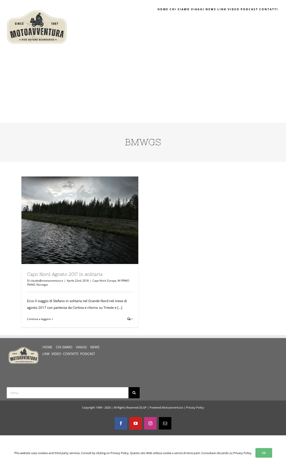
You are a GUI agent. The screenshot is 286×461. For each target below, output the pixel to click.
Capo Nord (99, 280)
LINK (46, 353)
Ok (264, 453)
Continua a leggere (39, 319)
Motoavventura (172, 407)
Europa (111, 280)
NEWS (94, 347)
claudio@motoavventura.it (46, 280)
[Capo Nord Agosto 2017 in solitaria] (79, 220)
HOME (47, 347)
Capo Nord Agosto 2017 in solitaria (65, 274)
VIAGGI (81, 347)
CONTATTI (70, 353)
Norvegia (42, 285)
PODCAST (87, 353)
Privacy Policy (195, 407)
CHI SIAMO (64, 347)
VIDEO (56, 353)
